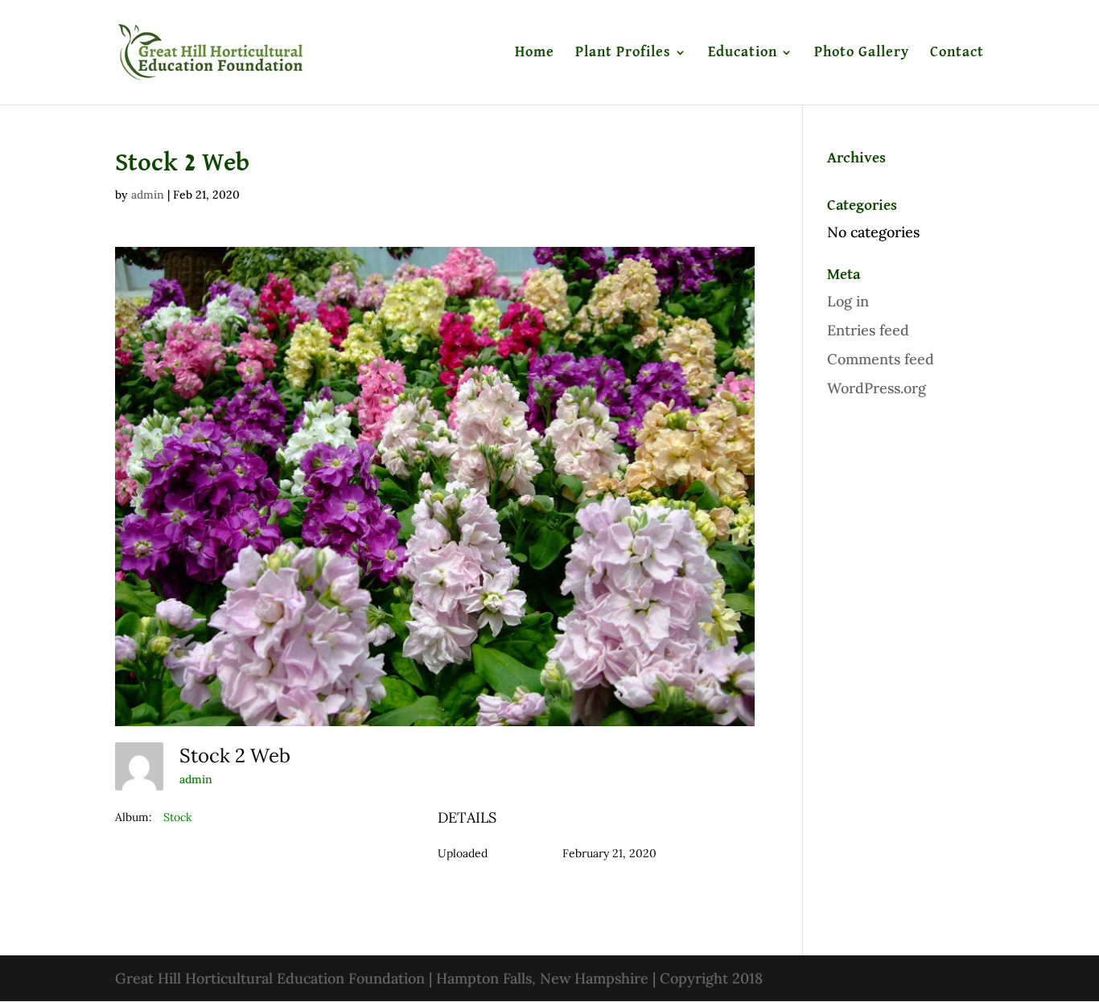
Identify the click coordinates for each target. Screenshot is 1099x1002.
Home (534, 53)
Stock (177, 817)
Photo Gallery (861, 53)
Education (742, 53)
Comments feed (880, 359)
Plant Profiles (623, 53)
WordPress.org (876, 388)
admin (147, 194)
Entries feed (868, 330)
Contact (957, 53)
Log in (848, 301)
